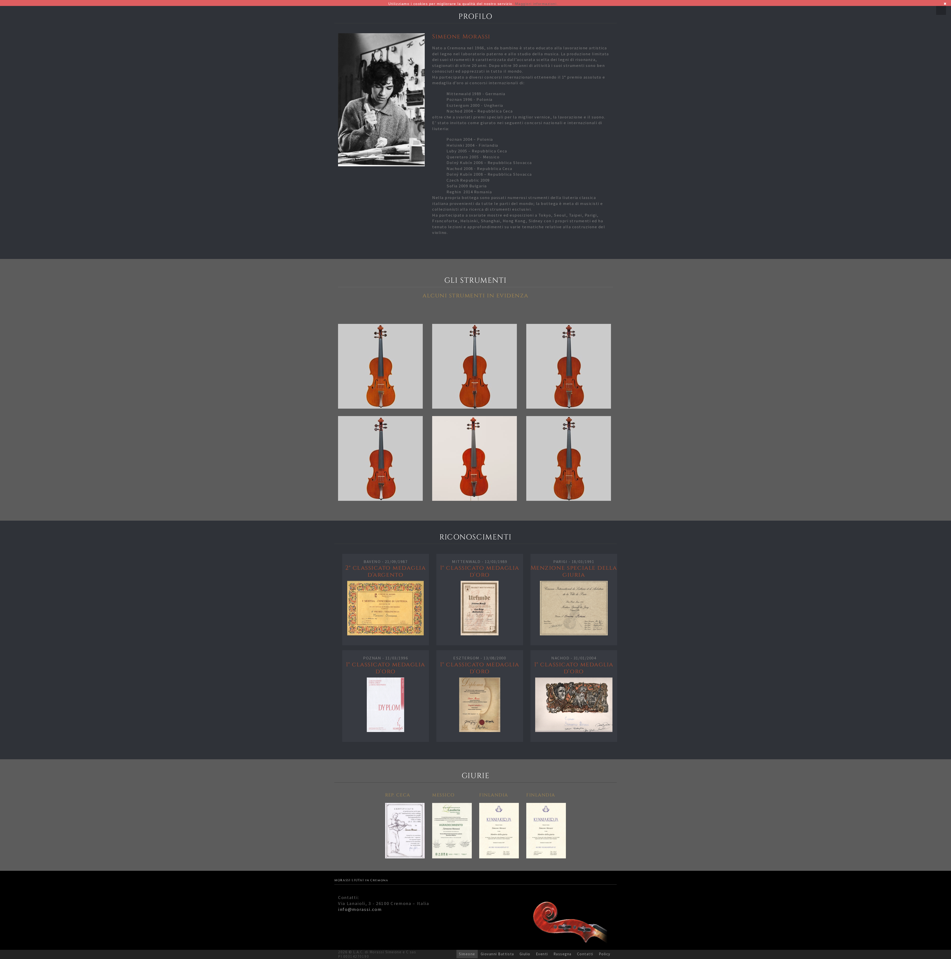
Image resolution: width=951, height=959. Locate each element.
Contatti (585, 954)
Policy (604, 954)
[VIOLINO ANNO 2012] (381, 458)
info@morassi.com (360, 909)
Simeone (467, 954)
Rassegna (563, 954)
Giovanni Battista (497, 954)
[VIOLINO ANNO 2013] (569, 366)
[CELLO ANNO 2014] (475, 366)
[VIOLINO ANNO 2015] (381, 366)
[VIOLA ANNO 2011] (569, 458)
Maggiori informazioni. (536, 4)
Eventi (542, 954)
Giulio (525, 954)
